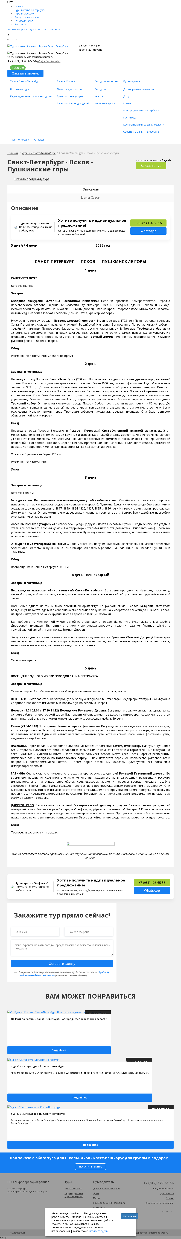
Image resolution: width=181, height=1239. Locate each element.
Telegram (18, 67)
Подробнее (59, 1050)
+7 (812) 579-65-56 (158, 1182)
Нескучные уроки (105, 103)
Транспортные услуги (70, 96)
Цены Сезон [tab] (90, 197)
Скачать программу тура (31, 179)
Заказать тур (151, 165)
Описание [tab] (91, 189)
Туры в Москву (23, 13)
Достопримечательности (138, 89)
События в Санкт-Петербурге (141, 131)
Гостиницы (129, 117)
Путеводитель (23, 20)
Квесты (99, 96)
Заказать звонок (25, 73)
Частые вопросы (17, 29)
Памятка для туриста (70, 89)
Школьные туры (19, 89)
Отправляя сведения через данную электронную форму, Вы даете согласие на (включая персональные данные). (64, 974)
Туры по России (19, 139)
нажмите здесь (98, 1231)
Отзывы (39, 139)
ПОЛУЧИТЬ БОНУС (90, 1166)
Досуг (126, 96)
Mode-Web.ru (161, 1232)
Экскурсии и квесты (26, 17)
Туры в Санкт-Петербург (29, 10)
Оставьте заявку (62, 963)
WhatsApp (148, 231)
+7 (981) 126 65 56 (89, 46)
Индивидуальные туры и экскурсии (31, 96)
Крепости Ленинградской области (143, 124)
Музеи (127, 103)
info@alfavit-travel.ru (91, 49)
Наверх (4, 1237)
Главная (19, 6)
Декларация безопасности (159, 1203)
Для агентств (38, 29)
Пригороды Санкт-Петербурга (141, 110)
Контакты (20, 24)
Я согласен (129, 1216)
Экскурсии (101, 89)
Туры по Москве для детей (73, 103)
